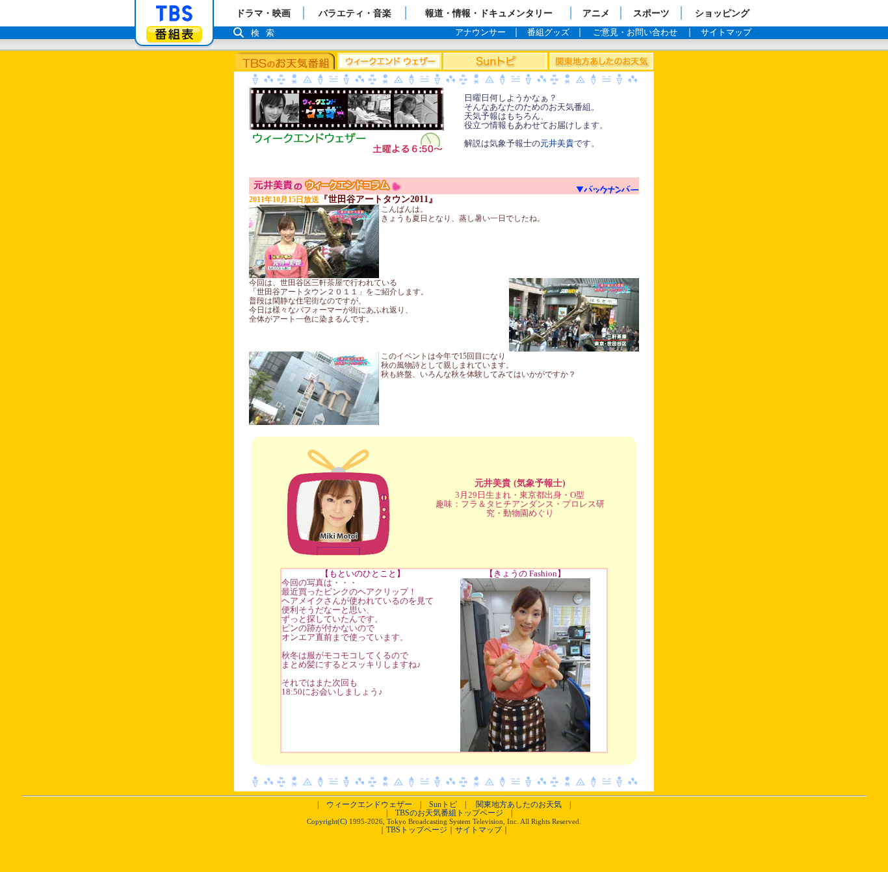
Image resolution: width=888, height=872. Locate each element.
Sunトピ (443, 804)
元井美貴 (557, 143)
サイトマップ (478, 829)
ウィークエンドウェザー (369, 804)
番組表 (174, 34)
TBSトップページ (416, 829)
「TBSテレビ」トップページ (174, 13)
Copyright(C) (327, 821)
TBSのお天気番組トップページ (449, 812)
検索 (266, 33)
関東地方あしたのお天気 (519, 804)
